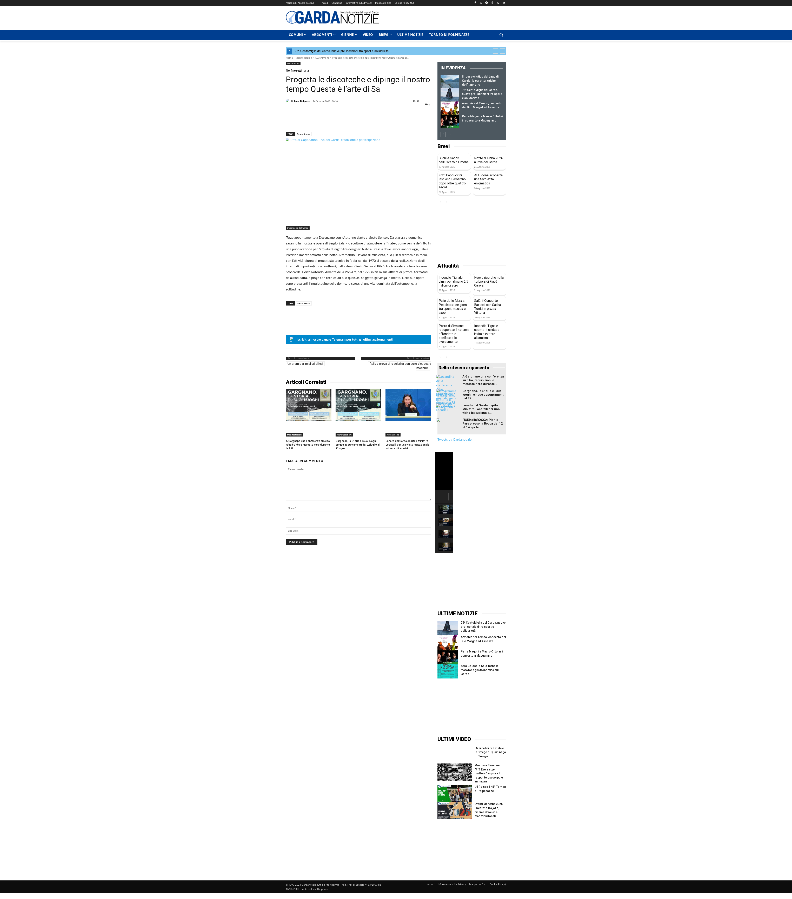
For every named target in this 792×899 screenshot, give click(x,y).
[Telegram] (486, 3)
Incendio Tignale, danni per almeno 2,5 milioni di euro (453, 281)
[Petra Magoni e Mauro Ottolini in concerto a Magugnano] (450, 121)
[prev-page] (443, 134)
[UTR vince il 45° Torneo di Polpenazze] (454, 793)
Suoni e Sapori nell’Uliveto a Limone (454, 160)
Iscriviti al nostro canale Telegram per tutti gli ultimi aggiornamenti (345, 339)
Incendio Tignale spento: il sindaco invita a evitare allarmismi (486, 332)
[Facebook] (475, 3)
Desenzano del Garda (297, 227)
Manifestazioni (304, 57)
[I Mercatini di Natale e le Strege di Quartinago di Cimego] (454, 754)
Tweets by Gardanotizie (454, 439)
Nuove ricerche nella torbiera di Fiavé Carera (489, 281)
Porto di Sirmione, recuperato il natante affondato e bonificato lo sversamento (454, 334)
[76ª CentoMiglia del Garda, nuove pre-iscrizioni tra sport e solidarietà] (450, 94)
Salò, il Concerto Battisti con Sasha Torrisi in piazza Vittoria (487, 307)
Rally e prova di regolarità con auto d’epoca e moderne (400, 366)
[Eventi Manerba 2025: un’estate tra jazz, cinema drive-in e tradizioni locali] (454, 810)
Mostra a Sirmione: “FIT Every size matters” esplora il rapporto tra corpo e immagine (489, 773)
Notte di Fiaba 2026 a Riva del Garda (488, 160)
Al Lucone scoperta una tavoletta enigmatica (488, 179)
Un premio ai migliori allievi (305, 364)
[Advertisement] (444, 17)
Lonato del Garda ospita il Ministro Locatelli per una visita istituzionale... (481, 409)
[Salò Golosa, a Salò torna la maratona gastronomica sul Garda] (447, 671)
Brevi (443, 146)
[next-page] (449, 134)
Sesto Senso (303, 134)
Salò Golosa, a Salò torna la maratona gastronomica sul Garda (480, 670)
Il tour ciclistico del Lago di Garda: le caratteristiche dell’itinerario (480, 80)
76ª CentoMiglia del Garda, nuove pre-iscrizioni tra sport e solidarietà (342, 51)
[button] (501, 35)
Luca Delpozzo (302, 101)
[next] (502, 51)
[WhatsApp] (318, 121)
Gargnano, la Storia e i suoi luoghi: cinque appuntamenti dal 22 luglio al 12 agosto (358, 444)
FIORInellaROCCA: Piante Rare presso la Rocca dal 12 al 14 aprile (482, 423)
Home (289, 57)
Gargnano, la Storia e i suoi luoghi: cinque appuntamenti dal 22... (483, 394)
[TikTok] (492, 3)
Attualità (448, 266)
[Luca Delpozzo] (288, 101)
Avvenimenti (322, 57)
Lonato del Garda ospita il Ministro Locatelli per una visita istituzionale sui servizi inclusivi (407, 444)
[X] (498, 3)
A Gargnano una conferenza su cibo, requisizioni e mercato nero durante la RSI (308, 444)
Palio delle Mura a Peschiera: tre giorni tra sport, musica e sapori (453, 307)
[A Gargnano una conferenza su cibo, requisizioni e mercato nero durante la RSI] (308, 405)
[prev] (495, 51)
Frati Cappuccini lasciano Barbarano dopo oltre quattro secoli (452, 181)
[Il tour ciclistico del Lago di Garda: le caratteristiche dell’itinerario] (450, 81)
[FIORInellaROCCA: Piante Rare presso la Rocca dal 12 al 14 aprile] (446, 425)
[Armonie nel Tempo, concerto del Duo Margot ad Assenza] (450, 108)
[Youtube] (503, 3)
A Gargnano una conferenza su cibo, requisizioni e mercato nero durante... (483, 380)
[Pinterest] (309, 121)
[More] (328, 121)
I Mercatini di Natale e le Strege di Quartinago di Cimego (490, 752)
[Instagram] (480, 3)
